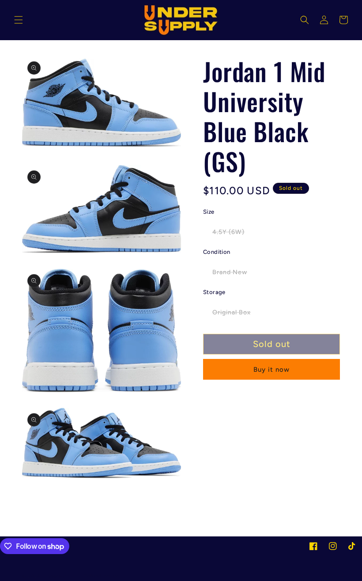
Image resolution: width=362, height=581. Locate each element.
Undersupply (59, 576)
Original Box (236, 314)
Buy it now (271, 370)
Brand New (234, 274)
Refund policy (101, 576)
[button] (18, 20)
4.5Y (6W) (233, 234)
